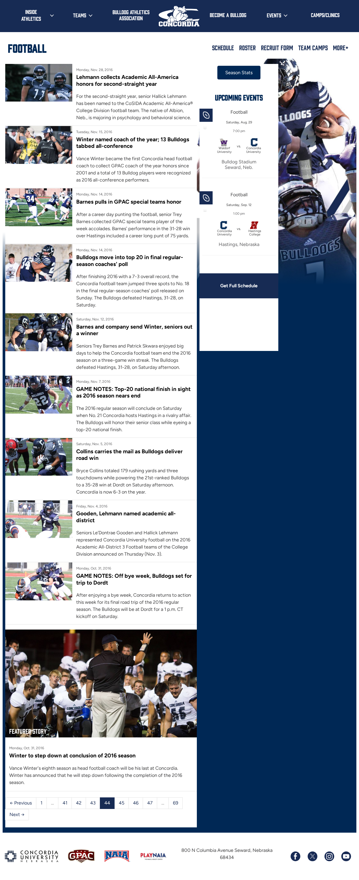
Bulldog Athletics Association (131, 14)
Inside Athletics (31, 15)
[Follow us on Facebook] (295, 856)
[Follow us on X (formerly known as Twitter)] (312, 856)
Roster (247, 47)
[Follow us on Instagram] (329, 856)
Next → (16, 814)
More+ (340, 47)
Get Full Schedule (239, 286)
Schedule (223, 47)
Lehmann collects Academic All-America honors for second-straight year (127, 80)
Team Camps (313, 47)
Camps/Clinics (325, 14)
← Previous (21, 803)
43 (93, 803)
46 (136, 803)
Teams (79, 15)
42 (78, 803)
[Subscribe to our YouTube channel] (345, 856)
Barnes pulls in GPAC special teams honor (128, 201)
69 (175, 803)
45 (121, 803)
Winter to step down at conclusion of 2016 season (72, 755)
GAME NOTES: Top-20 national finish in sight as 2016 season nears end (133, 392)
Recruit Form (277, 47)
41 (65, 803)
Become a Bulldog (228, 14)
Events (274, 15)
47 (150, 803)
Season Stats (239, 73)
